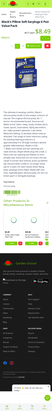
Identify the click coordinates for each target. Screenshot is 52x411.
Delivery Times (34, 308)
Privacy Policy (33, 347)
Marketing (7, 317)
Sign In (44, 408)
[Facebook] (5, 363)
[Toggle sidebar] (4, 4)
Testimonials (8, 308)
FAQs (30, 304)
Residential (32, 338)
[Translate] (33, 4)
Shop (7, 408)
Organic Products (10, 347)
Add (12, 243)
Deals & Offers (9, 351)
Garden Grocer (26, 263)
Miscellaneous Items (25, 14)
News (5, 313)
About (5, 299)
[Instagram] (12, 363)
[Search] (28, 4)
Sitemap (31, 351)
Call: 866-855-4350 (36, 317)
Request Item (33, 313)
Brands (6, 342)
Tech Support (33, 299)
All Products (8, 333)
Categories (7, 338)
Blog (5, 322)
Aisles (4, 14)
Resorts (31, 333)
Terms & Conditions (36, 342)
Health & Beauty (13, 14)
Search (20, 408)
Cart (32, 408)
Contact (6, 304)
